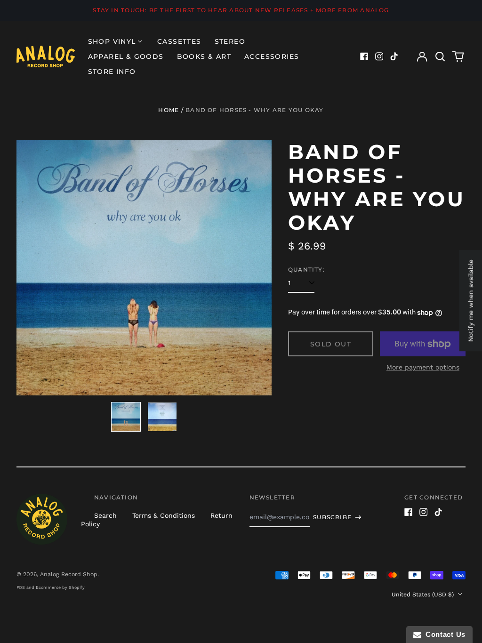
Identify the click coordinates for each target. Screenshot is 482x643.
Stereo (230, 41)
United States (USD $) (424, 594)
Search (105, 515)
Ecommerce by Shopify (60, 587)
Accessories (271, 56)
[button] (440, 56)
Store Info (112, 71)
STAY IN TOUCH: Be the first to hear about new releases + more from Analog (241, 10)
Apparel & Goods (126, 56)
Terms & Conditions (163, 515)
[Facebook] (364, 56)
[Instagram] (379, 56)
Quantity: (306, 269)
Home (168, 109)
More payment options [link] (422, 367)
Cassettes (179, 41)
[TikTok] (394, 56)
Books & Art (204, 56)
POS (20, 587)
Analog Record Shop (68, 574)
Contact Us (443, 634)
